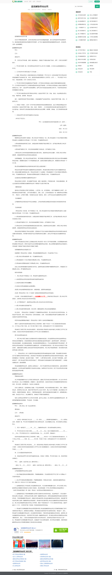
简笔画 (79, 65)
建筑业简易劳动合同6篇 (46, 559)
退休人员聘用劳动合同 (46, 563)
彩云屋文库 (53, 573)
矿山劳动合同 (16, 565)
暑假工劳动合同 (44, 565)
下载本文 (49, 9)
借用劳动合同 (16, 563)
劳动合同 (39, 1)
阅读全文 (44, 9)
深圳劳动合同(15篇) (45, 556)
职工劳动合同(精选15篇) (19, 561)
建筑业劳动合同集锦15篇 (19, 559)
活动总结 (80, 72)
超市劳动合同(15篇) (45, 561)
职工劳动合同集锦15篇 (19, 554)
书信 (91, 72)
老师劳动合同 (44, 554)
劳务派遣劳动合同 (62, 569)
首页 (30, 1)
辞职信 (91, 65)
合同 (34, 1)
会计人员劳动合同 (18, 556)
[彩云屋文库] (17, 1)
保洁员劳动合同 (21, 569)
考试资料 (92, 68)
